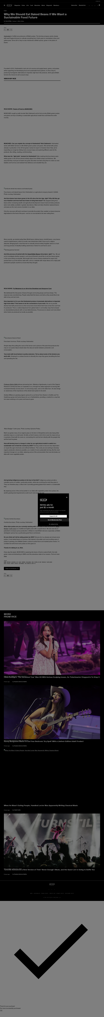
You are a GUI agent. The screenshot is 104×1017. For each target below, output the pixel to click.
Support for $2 (53, 516)
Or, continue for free (53, 524)
